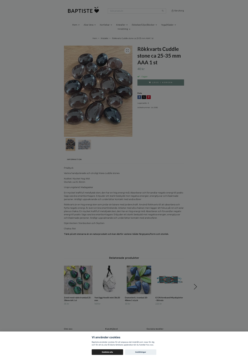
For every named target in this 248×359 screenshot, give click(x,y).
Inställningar (140, 352)
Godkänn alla (107, 352)
